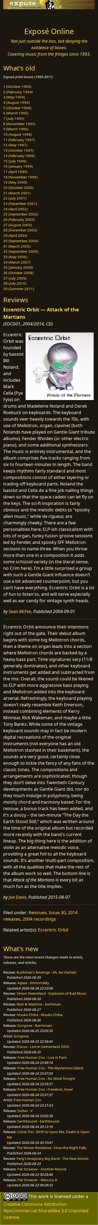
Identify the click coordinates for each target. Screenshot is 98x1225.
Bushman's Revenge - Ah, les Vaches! (46, 972)
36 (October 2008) (18, 272)
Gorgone (21, 1036)
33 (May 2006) (15, 256)
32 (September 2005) (20, 251)
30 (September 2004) (20, 240)
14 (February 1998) (19, 155)
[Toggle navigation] (17, 16)
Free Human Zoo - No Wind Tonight (46, 1078)
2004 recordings (39, 919)
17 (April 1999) (15, 171)
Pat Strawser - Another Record (41, 1169)
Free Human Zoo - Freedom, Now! (45, 1089)
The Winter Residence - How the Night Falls (51, 1147)
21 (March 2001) (16, 193)
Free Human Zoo (27, 1099)
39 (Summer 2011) (18, 288)
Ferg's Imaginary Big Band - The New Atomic (53, 1158)
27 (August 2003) (17, 224)
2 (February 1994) (18, 91)
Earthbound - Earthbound (38, 1121)
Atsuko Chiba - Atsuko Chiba (39, 1014)
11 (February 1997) (19, 139)
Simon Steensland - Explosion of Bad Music (51, 993)
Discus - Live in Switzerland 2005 (43, 1046)
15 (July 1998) (14, 161)
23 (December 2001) (20, 203)
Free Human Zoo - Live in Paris (42, 1057)
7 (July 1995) (13, 118)
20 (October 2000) (18, 187)
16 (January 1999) (18, 166)
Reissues (38, 913)
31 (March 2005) (16, 246)
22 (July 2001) (14, 198)
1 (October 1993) (17, 86)
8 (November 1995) (19, 123)
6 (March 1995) (15, 113)
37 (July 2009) (14, 278)
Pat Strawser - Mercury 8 (37, 1179)
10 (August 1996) (17, 134)
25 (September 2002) (20, 214)
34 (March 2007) (16, 262)
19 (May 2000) (15, 182)
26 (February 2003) (19, 219)
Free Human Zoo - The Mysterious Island (50, 1068)
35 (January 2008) (18, 267)
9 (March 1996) (15, 129)
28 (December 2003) (20, 230)
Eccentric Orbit (53, 930)
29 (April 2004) (15, 235)
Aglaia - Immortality (33, 982)
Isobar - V (25, 1110)
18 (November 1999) (20, 177)
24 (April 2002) (15, 209)
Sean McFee (20, 611)
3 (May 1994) (14, 97)
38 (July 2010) (14, 283)
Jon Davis (17, 897)
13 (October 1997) (18, 150)
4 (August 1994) (16, 102)
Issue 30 (57, 913)
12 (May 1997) (15, 144)
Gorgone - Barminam (34, 1025)
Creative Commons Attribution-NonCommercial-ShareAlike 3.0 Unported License (46, 1210)
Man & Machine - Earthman (39, 1004)
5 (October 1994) (17, 107)
